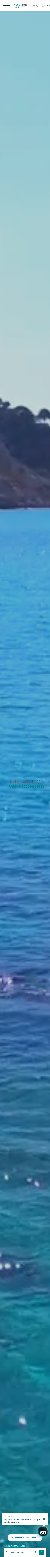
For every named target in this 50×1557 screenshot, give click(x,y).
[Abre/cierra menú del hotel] (6, 5)
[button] (41, 1552)
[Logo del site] (20, 5)
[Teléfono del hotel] (36, 5)
